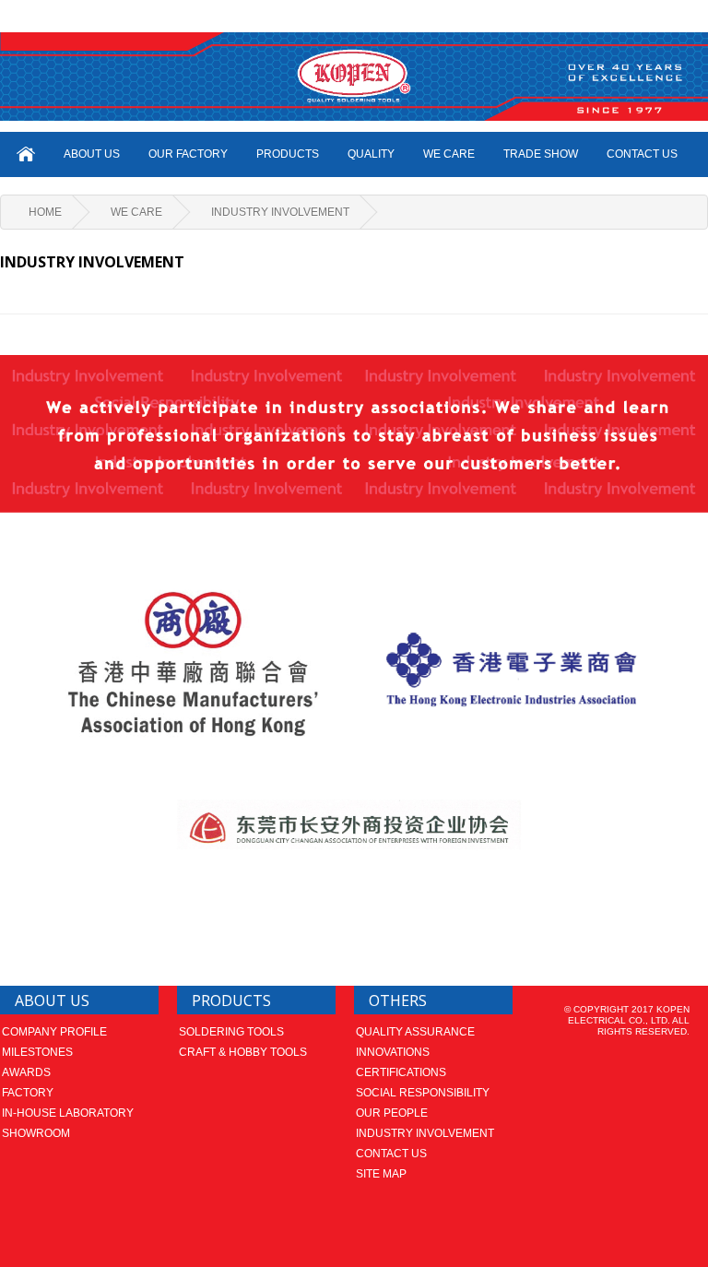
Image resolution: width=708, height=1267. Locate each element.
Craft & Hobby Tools (243, 1052)
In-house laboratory (68, 1113)
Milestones (37, 1052)
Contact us (391, 1153)
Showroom (36, 1133)
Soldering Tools (231, 1031)
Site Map (381, 1173)
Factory (27, 1092)
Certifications (401, 1072)
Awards (26, 1072)
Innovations (393, 1052)
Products (287, 154)
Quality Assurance (415, 1031)
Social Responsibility (423, 1092)
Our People (392, 1113)
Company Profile (54, 1031)
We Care (136, 212)
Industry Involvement (280, 212)
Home (45, 212)
